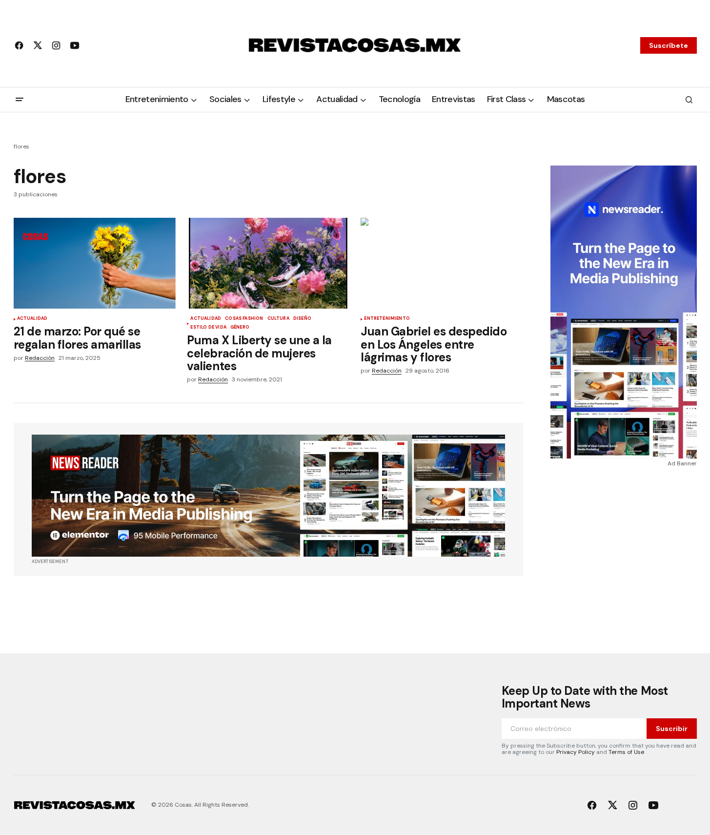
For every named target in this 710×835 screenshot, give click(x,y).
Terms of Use (626, 752)
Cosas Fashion (244, 318)
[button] (19, 99)
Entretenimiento (387, 318)
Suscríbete (668, 45)
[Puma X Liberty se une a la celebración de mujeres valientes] (268, 263)
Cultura (278, 318)
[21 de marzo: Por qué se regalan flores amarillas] (95, 263)
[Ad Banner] (268, 496)
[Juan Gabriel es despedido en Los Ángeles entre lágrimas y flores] (442, 263)
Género (239, 327)
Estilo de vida (208, 327)
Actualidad (32, 318)
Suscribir (672, 728)
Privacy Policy (575, 752)
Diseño (302, 318)
